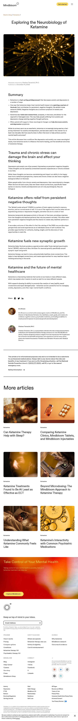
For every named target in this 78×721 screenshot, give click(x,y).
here (18, 718)
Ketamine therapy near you (37, 642)
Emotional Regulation (10, 696)
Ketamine (16, 15)
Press (6, 673)
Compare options (10, 645)
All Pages (54, 686)
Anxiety (6, 686)
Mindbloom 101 (32, 691)
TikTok (30, 665)
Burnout (6, 694)
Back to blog (8, 15)
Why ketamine (57, 639)
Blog (5, 662)
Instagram (31, 662)
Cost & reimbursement (36, 647)
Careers (6, 668)
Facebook (31, 668)
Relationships (31, 694)
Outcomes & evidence (59, 645)
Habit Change (31, 689)
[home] (11, 4)
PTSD (5, 691)
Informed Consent (57, 698)
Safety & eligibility (34, 645)
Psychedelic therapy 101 (12, 653)
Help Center (8, 665)
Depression (7, 689)
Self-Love (30, 698)
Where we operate (34, 639)
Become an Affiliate (57, 689)
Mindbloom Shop (10, 676)
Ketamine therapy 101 (11, 650)
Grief (29, 686)
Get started (62, 4)
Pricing (6, 642)
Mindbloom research (59, 642)
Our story (7, 670)
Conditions (7, 647)
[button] (72, 4)
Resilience (30, 696)
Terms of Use (56, 691)
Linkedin (30, 673)
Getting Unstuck (8, 698)
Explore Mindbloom (14, 594)
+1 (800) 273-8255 (34, 363)
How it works (8, 639)
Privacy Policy (25, 717)
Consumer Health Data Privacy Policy (62, 696)
